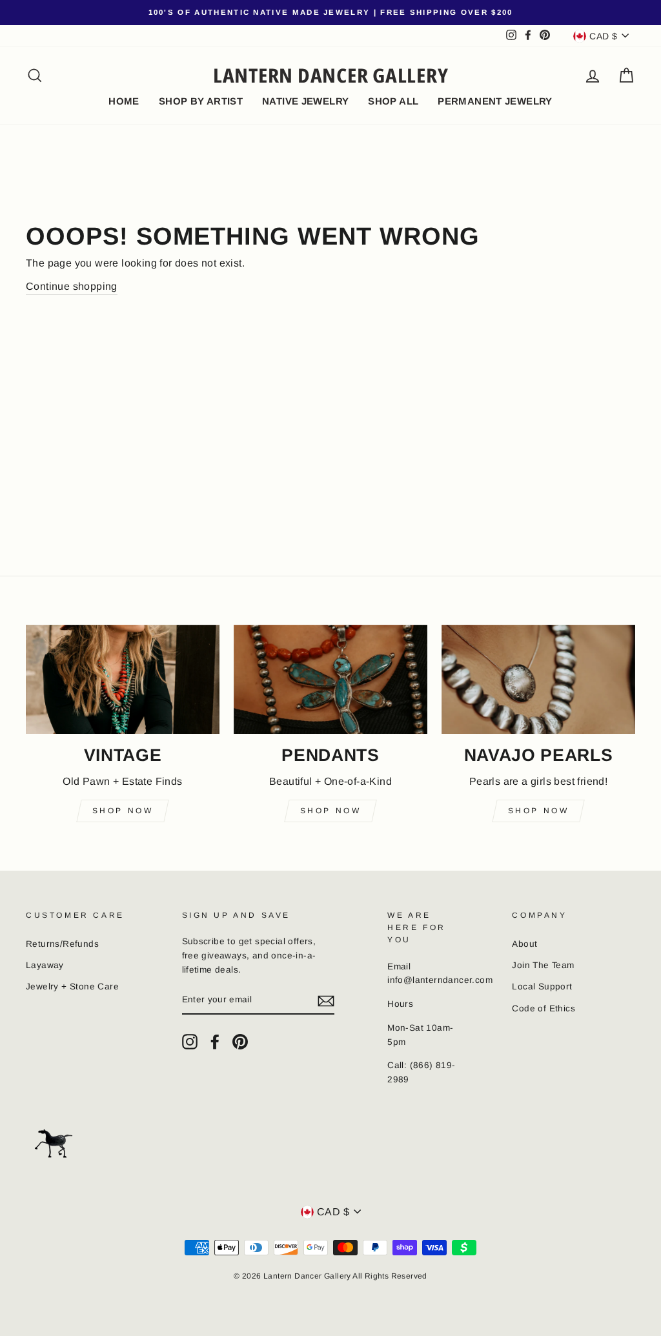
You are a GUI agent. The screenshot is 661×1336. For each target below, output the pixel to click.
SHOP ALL (393, 101)
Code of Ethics (543, 1008)
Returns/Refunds (62, 944)
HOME (123, 101)
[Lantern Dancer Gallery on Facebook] (215, 1041)
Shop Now (123, 810)
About (524, 944)
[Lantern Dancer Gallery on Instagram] (190, 1041)
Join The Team (543, 965)
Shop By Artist (201, 101)
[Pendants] (330, 679)
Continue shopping (71, 286)
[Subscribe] (326, 1000)
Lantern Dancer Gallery (331, 75)
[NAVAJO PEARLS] (538, 679)
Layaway (45, 965)
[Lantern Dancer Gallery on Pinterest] (240, 1041)
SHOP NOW (538, 810)
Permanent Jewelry (495, 101)
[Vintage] (122, 679)
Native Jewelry (305, 101)
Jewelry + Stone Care (72, 986)
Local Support (542, 986)
